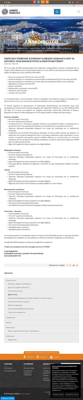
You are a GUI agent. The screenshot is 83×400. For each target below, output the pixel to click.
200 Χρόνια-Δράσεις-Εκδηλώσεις (20, 284)
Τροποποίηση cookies (72, 394)
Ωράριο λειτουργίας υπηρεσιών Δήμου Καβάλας (24, 5)
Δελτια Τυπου (47, 368)
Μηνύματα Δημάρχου (15, 305)
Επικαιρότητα (11, 48)
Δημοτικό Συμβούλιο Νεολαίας (18, 287)
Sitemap (46, 375)
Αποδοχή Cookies (58, 394)
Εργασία (9, 322)
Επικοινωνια (8, 368)
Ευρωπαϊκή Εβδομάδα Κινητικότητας (21, 309)
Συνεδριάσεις (10, 317)
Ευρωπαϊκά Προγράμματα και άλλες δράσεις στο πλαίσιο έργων (30, 298)
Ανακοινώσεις (23, 48)
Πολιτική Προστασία (15, 291)
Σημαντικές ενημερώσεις (17, 312)
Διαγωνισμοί (10, 327)
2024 (43, 48)
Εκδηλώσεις (10, 336)
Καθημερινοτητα (10, 371)
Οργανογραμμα (29, 368)
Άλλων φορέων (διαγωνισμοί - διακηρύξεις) (23, 331)
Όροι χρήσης (26, 394)
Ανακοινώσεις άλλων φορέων (18, 302)
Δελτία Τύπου (35, 48)
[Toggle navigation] (78, 11)
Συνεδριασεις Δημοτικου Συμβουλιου (28, 373)
